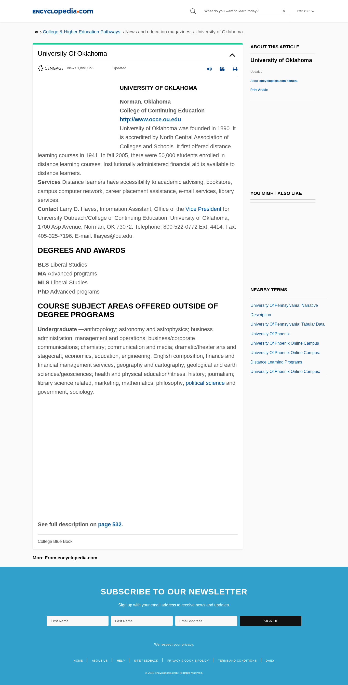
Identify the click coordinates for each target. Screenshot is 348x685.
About (274, 81)
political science (205, 383)
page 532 (110, 524)
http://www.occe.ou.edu (150, 119)
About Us (100, 660)
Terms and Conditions (237, 660)
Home (78, 660)
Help (121, 660)
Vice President (203, 209)
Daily (270, 660)
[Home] (63, 11)
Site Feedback (146, 660)
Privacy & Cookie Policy (188, 660)
